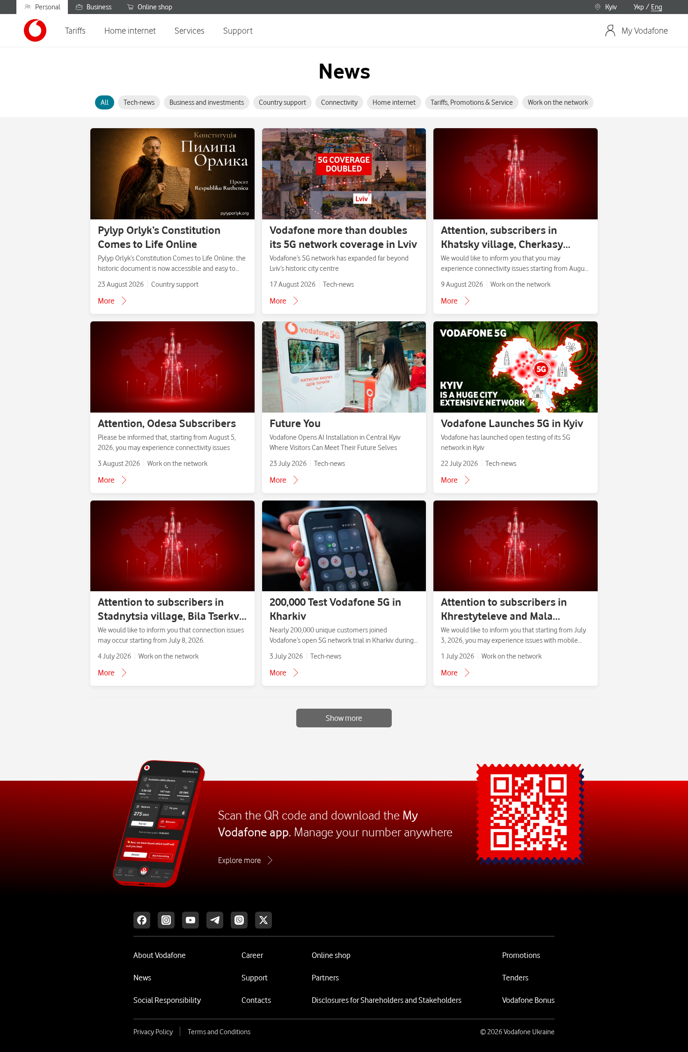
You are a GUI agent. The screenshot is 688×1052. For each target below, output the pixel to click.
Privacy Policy (153, 1032)
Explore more (239, 860)
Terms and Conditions (219, 1032)
